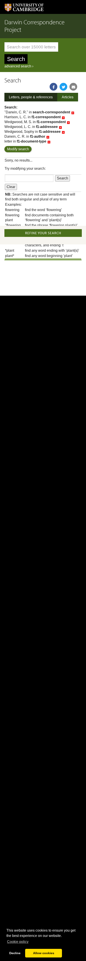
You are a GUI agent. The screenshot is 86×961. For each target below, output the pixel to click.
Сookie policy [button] (17, 942)
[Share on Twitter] (63, 87)
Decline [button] (15, 953)
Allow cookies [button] (43, 953)
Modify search (18, 149)
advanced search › (18, 66)
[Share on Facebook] (53, 87)
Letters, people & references (31, 97)
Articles (67, 97)
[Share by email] (73, 87)
